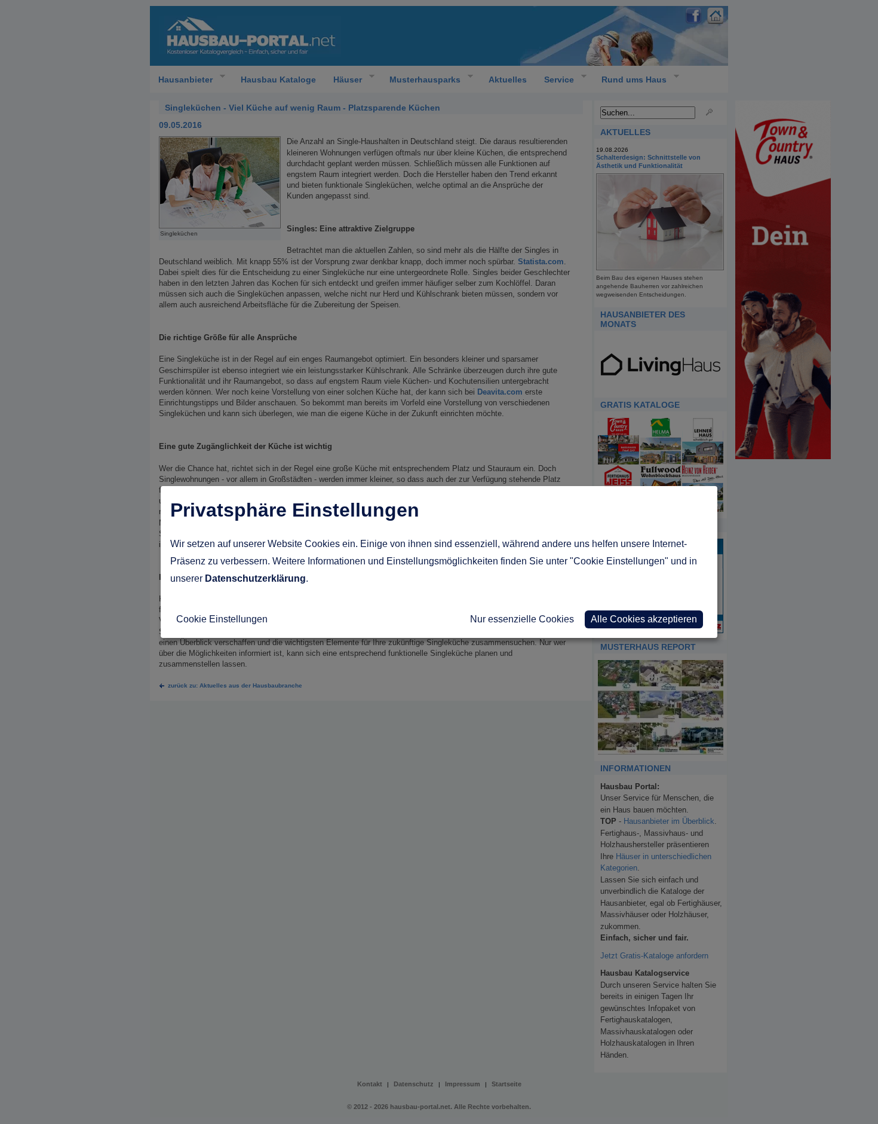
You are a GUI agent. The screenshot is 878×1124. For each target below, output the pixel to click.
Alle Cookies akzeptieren (644, 619)
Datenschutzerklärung (255, 578)
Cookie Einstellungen (222, 619)
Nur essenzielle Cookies (522, 619)
